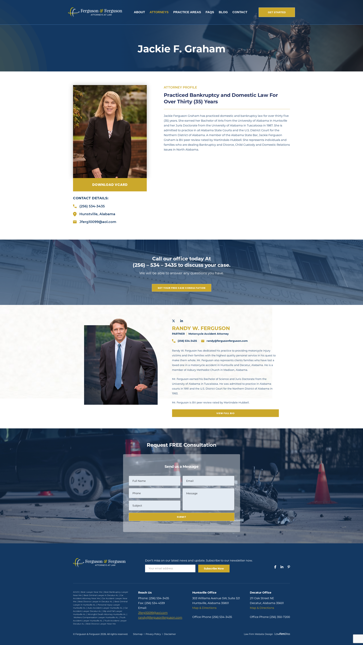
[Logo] (95, 12)
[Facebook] (275, 567)
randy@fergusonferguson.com (227, 341)
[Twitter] (173, 321)
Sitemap (138, 634)
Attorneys (159, 12)
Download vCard (110, 184)
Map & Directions (204, 608)
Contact (239, 12)
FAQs (210, 12)
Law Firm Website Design (258, 634)
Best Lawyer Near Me (91, 592)
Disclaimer (170, 634)
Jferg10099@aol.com (98, 222)
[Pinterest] (289, 567)
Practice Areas (187, 12)
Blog (223, 12)
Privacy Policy (153, 634)
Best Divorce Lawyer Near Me (101, 623)
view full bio (225, 413)
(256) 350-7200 (279, 617)
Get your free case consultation (181, 288)
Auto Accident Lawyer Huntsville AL (105, 608)
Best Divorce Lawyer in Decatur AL (95, 601)
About (139, 12)
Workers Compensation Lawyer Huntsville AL (96, 617)
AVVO (76, 592)
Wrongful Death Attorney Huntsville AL (107, 614)
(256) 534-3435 (92, 206)
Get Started (277, 12)
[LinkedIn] (181, 321)
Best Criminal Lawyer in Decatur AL (101, 595)
